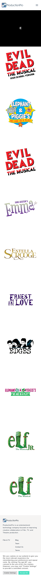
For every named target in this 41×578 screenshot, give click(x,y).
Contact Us (19, 547)
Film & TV (6, 540)
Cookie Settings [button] (10, 573)
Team (17, 543)
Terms (17, 550)
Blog (16, 540)
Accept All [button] (24, 573)
